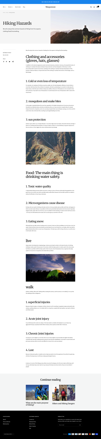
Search (4, 419)
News (7, 12)
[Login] (94, 7)
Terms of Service (6, 421)
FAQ (30, 428)
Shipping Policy (32, 421)
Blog (24, 7)
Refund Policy (32, 424)
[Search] (91, 7)
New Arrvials (18, 7)
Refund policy (6, 424)
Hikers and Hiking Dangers (63, 403)
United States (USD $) (8, 434)
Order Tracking (32, 426)
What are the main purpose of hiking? (37, 404)
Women (10, 7)
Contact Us (31, 419)
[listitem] (3, 61)
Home (4, 12)
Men (4, 7)
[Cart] (97, 7)
